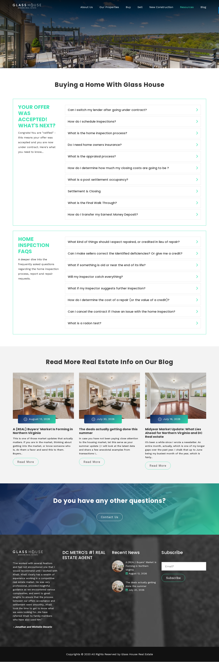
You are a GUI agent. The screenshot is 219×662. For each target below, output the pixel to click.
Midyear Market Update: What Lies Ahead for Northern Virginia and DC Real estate (173, 433)
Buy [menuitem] (128, 7)
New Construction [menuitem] (161, 7)
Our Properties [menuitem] (109, 7)
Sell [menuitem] (140, 7)
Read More (25, 462)
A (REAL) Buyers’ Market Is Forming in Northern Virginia (43, 431)
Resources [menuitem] (187, 7)
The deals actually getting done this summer (108, 431)
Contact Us (109, 517)
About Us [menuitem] (86, 7)
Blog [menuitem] (203, 7)
